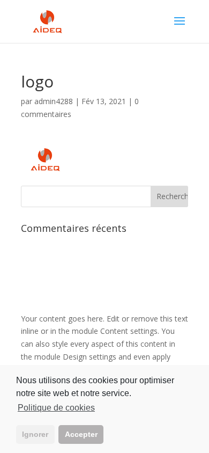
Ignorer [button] (35, 434)
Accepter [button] (81, 434)
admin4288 (53, 101)
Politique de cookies (56, 407)
